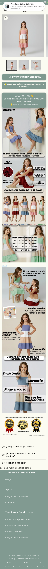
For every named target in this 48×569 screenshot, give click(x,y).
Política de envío (14, 531)
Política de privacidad (33, 563)
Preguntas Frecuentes (16, 496)
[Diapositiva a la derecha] (45, 66)
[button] (24, 446)
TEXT (4, 265)
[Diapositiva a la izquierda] (3, 66)
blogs (8, 479)
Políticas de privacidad (17, 519)
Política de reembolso (14, 567)
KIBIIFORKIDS (21, 555)
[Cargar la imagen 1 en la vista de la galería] (12, 65)
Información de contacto (28, 559)
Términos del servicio (36, 567)
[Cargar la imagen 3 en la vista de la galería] (36, 65)
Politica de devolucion (17, 525)
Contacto (10, 502)
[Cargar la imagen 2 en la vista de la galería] (24, 65)
